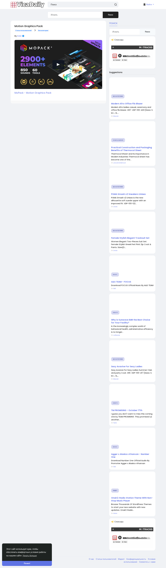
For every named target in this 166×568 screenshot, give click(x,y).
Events (115, 403)
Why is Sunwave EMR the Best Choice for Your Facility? (130, 321)
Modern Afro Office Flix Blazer (127, 103)
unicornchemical (119, 163)
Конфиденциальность (136, 559)
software (116, 335)
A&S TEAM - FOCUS (121, 281)
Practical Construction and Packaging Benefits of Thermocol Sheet (131, 149)
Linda (115, 207)
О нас (92, 559)
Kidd (19, 36)
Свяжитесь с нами (147, 562)
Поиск (110, 15)
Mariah (116, 116)
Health (115, 312)
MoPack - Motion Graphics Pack (33, 92)
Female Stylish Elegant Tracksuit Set (130, 238)
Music (115, 274)
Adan (115, 513)
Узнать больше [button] (30, 556)
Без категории (43, 30)
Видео (115, 490)
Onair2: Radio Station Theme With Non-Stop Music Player (132, 499)
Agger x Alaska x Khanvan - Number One (130, 455)
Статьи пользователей (23, 30)
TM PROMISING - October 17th (126, 410)
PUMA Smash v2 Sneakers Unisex (128, 194)
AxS (114, 288)
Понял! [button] (27, 563)
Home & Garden (118, 140)
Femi (115, 423)
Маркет (121, 559)
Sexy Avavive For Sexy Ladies (126, 366)
